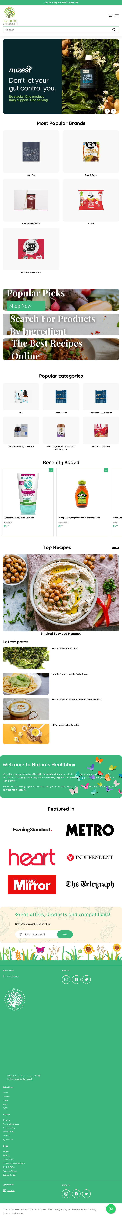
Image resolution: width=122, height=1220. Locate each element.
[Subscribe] (65, 934)
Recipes (6, 1151)
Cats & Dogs (8, 1159)
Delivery (6, 1120)
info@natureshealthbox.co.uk (19, 1079)
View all (115, 547)
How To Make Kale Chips (64, 648)
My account (8, 1139)
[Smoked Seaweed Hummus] (61, 592)
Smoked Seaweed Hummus (61, 634)
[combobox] (61, 29)
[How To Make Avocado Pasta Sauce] (26, 684)
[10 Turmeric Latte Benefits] (26, 734)
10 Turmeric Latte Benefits (66, 725)
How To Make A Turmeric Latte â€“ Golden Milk (76, 699)
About (5, 1092)
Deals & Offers (9, 1167)
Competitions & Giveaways (14, 1163)
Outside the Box (9, 1175)
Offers (5, 1100)
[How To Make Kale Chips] (26, 658)
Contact (6, 1096)
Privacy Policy (9, 1128)
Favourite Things (10, 1171)
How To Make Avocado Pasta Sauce (70, 674)
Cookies (6, 1136)
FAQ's (5, 1108)
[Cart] (110, 16)
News (5, 1104)
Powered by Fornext (13, 1213)
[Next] (113, 111)
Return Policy (8, 1132)
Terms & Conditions (11, 1124)
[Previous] (107, 111)
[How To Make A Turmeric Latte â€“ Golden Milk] (26, 709)
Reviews (6, 1155)
